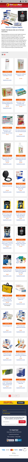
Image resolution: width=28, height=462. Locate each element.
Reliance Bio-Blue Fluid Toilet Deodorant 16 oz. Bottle (20, 159)
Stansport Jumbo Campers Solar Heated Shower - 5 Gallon (21, 243)
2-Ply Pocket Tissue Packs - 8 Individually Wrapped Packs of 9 (7, 383)
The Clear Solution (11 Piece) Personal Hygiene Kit (20, 355)
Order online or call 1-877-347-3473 (14, 432)
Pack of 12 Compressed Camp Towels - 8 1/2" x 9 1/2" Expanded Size (7, 243)
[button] (2, 54)
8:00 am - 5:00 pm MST (16, 436)
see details (20, 402)
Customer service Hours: (14, 434)
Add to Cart (7, 71)
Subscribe (22, 421)
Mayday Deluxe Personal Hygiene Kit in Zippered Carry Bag (20, 271)
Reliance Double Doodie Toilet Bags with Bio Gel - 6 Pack (7, 104)
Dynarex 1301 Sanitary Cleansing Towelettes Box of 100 (21, 187)
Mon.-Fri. (9, 436)
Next (17, 395)
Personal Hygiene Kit (7, 325)
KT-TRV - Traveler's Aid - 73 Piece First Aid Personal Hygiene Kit (7, 299)
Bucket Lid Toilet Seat (7, 186)
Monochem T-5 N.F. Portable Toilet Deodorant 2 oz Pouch (7, 131)
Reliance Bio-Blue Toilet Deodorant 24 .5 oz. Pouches (7, 159)
